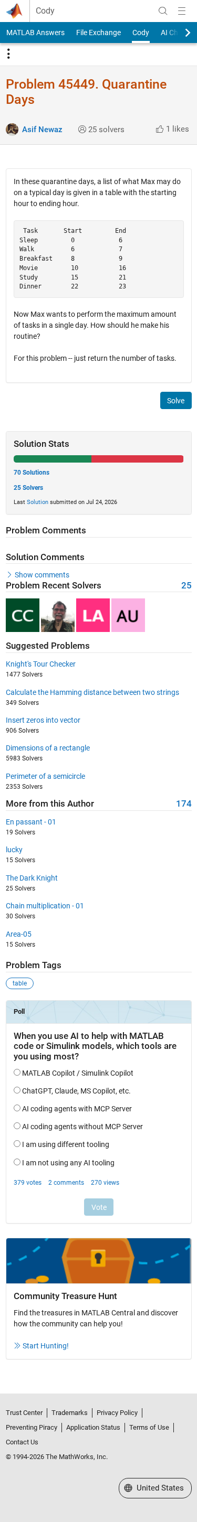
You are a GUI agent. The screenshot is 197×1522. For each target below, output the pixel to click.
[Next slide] (178, 32)
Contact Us (22, 1442)
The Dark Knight (32, 878)
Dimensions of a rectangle (48, 748)
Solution (37, 502)
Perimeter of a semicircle (45, 776)
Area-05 (19, 934)
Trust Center (24, 1413)
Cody (45, 11)
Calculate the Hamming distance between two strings (92, 692)
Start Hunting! (46, 1346)
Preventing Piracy (31, 1427)
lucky (14, 849)
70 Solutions (31, 472)
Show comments (42, 575)
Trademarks (69, 1413)
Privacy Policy (117, 1413)
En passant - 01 (31, 822)
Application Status (93, 1427)
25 (186, 586)
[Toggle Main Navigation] (182, 11)
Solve (175, 400)
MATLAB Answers (35, 32)
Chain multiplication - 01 (45, 906)
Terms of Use (149, 1427)
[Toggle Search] (163, 11)
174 (184, 804)
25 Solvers (28, 487)
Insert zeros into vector (43, 720)
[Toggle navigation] (8, 54)
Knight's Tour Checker (41, 664)
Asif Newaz (42, 129)
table (20, 983)
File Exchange (98, 32)
